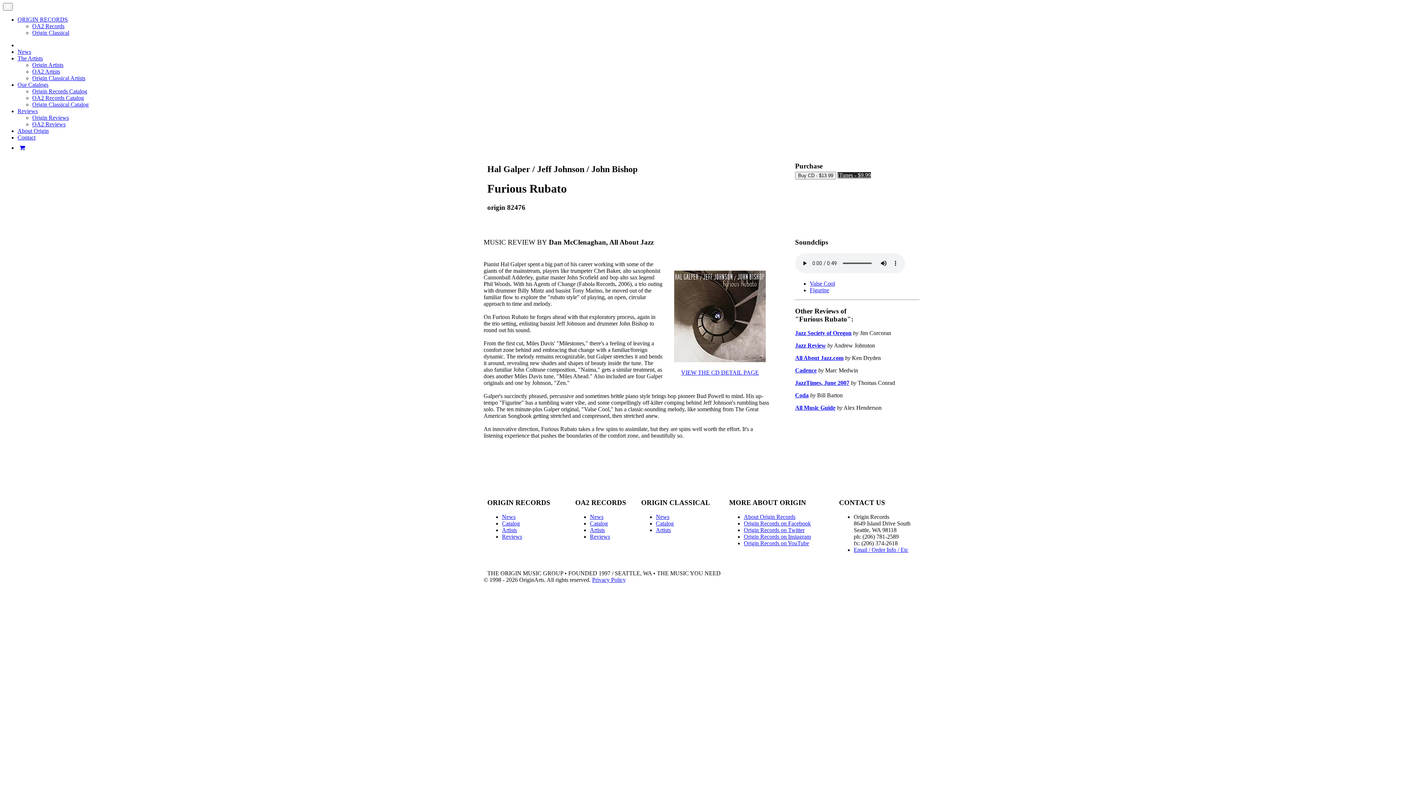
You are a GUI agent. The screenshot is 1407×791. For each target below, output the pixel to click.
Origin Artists (47, 65)
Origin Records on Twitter (774, 530)
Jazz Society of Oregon (823, 333)
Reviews (512, 537)
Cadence (806, 370)
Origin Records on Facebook (777, 523)
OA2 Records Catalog (58, 98)
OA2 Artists (46, 71)
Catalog (511, 523)
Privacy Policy (609, 580)
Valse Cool (822, 284)
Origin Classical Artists (58, 78)
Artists (509, 530)
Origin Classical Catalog (60, 104)
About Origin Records (769, 517)
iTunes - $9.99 (854, 175)
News (24, 52)
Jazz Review (810, 345)
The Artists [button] (30, 58)
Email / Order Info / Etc (881, 550)
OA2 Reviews (49, 124)
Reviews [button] (28, 111)
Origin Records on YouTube (776, 543)
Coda (802, 395)
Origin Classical (50, 33)
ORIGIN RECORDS (43, 19)
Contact (27, 137)
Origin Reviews (50, 118)
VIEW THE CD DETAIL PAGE (720, 372)
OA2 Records (48, 26)
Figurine (819, 290)
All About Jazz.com (819, 358)
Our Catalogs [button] (33, 85)
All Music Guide (815, 408)
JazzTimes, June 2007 (822, 383)
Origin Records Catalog (59, 91)
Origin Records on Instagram (777, 537)
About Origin (33, 131)
